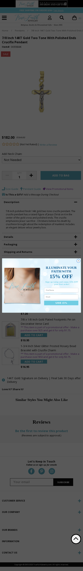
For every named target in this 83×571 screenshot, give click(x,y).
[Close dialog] (78, 261)
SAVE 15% (61, 303)
